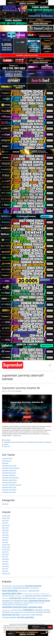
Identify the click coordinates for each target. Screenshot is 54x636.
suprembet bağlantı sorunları (27, 593)
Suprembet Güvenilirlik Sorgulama (11, 485)
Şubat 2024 (5, 559)
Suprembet (7, 440)
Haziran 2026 (6, 518)
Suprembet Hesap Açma (9, 470)
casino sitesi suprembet (18, 586)
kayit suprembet (10, 590)
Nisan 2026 (5, 520)
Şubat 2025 (5, 530)
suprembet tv (28, 610)
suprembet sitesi (35, 607)
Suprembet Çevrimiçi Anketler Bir (21, 387)
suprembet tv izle (7, 612)
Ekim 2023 (5, 568)
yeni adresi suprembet (9, 617)
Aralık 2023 (5, 564)
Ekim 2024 (5, 540)
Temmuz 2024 (6, 547)
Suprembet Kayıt (18, 602)
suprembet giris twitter (29, 598)
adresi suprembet (6, 586)
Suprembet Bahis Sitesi (12, 593)
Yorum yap (7, 446)
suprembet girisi (15, 598)
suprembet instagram (7, 602)
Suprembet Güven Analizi (9, 465)
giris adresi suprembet (33, 586)
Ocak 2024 (5, 561)
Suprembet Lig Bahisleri (9, 475)
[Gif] (27, 152)
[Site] (27, 93)
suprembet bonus (36, 593)
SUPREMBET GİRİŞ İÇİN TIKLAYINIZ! (27, 55)
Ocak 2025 (5, 532)
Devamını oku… (17, 435)
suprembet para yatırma (21, 604)
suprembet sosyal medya (6, 610)
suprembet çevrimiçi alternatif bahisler (15, 442)
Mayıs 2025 (5, 528)
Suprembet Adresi (7, 458)
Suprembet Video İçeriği (9, 492)
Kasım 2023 (5, 566)
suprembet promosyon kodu (15, 607)
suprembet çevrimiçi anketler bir (35, 442)
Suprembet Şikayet (25, 614)
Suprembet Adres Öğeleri (9, 489)
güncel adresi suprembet (21, 588)
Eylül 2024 (5, 542)
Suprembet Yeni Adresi (43, 612)
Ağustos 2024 (6, 544)
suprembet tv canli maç (42, 610)
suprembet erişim (5, 598)
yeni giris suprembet (25, 617)
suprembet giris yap (42, 598)
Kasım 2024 (5, 537)
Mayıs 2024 (5, 552)
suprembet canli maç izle (44, 593)
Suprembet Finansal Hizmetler (10, 468)
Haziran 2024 (6, 549)
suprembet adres (23, 590)
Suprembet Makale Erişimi (9, 480)
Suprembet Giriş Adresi (20, 600)
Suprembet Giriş (6, 461)
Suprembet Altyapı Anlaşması (10, 477)
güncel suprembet (34, 588)
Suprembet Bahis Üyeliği (9, 487)
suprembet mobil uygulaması (39, 602)
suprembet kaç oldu (28, 602)
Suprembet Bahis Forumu (9, 473)
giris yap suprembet (7, 588)
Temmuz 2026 (6, 515)
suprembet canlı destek (8, 595)
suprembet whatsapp (29, 612)
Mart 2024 (5, 556)
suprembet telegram (17, 610)
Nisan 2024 (5, 554)
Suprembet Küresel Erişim (9, 482)
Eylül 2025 (5, 523)
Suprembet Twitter (19, 612)
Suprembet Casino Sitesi (33, 596)
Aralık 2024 (5, 535)
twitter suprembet (36, 614)
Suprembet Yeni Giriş (11, 614)
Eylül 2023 (5, 571)
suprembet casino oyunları (19, 595)
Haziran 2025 (6, 525)
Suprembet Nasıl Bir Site (8, 604)
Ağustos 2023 (6, 573)
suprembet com (46, 596)
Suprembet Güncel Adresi (39, 600)
